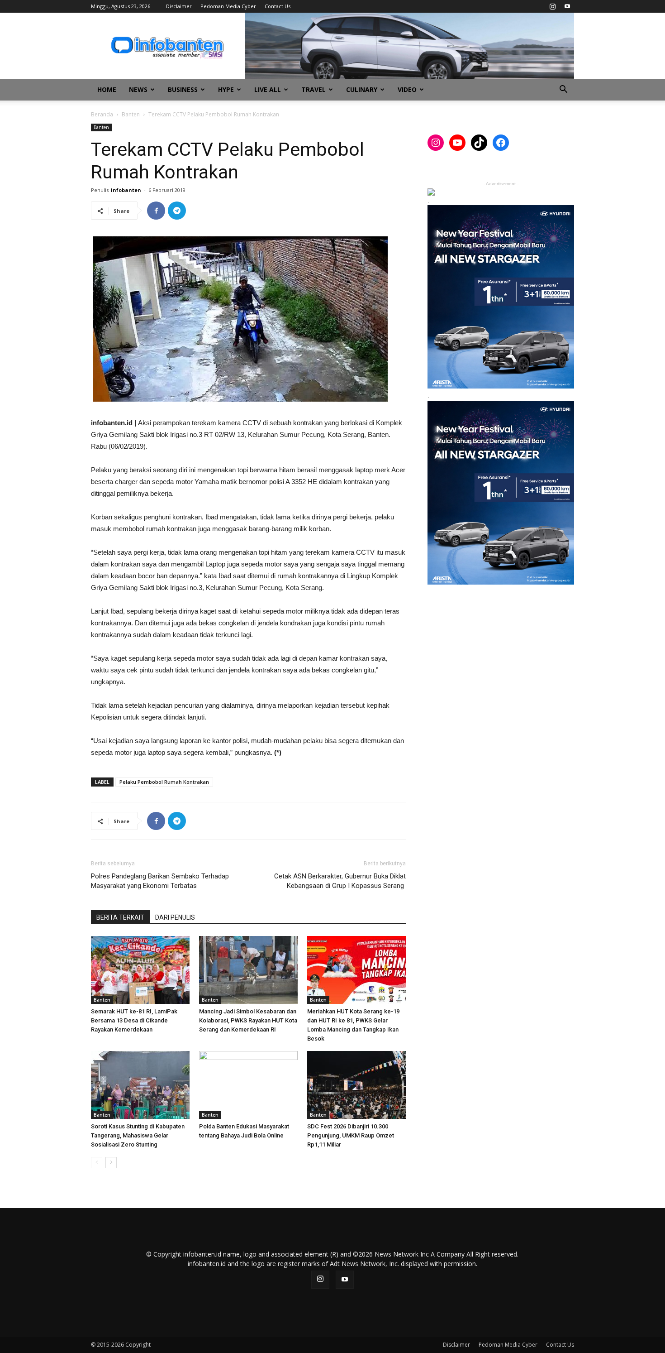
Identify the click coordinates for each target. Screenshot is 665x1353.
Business (183, 89)
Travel (313, 89)
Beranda (102, 114)
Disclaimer (179, 6)
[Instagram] (552, 6)
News (138, 89)
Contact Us (277, 6)
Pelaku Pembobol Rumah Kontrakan (164, 781)
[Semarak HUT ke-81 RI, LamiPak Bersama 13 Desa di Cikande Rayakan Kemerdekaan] (140, 970)
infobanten (126, 190)
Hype (226, 89)
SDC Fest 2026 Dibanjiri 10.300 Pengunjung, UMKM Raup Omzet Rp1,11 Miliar (350, 1135)
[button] (563, 90)
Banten (131, 114)
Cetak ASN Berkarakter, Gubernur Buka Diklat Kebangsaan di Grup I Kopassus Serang (340, 881)
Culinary (361, 89)
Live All (267, 89)
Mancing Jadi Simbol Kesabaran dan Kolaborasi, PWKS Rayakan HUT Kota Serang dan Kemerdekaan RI (248, 1020)
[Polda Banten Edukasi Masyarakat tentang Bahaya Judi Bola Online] (248, 1085)
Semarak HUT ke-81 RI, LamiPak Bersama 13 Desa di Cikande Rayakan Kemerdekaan (134, 1020)
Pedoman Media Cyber (228, 6)
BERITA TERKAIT (120, 917)
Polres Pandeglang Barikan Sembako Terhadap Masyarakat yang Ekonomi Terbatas (160, 881)
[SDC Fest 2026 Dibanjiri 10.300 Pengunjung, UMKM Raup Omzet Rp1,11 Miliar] (356, 1085)
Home (106, 89)
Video (407, 89)
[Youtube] (567, 6)
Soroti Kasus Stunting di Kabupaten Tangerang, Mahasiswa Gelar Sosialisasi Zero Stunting (138, 1135)
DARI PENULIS (175, 917)
